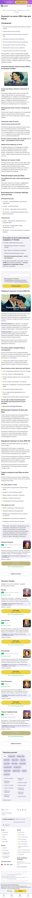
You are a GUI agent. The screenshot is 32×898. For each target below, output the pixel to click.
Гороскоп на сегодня (12, 10)
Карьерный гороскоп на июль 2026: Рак (14, 47)
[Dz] (25, 810)
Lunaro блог (21, 832)
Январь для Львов (8, 785)
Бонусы (4, 847)
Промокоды (6, 850)
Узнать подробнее (22, 866)
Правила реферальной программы (9, 877)
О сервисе (5, 832)
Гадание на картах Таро (23, 847)
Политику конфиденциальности (8, 875)
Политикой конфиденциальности (21, 281)
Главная (11, 896)
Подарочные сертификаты (6, 853)
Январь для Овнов (8, 778)
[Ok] (20, 810)
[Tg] (23, 810)
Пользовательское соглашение (14, 874)
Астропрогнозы (21, 10)
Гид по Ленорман (22, 844)
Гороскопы (21, 854)
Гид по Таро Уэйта (23, 837)
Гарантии (5, 834)
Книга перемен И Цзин (24, 852)
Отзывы (5, 839)
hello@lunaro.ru (20, 861)
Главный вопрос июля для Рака (11, 31)
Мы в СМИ (5, 841)
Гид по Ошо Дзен (22, 841)
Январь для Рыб (22, 796)
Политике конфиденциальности (20, 886)
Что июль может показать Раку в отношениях (15, 42)
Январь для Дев (22, 785)
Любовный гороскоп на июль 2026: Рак (13, 39)
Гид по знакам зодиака (24, 850)
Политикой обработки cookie (14, 888)
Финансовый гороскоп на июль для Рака (14, 44)
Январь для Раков (22, 782)
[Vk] (18, 810)
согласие (9, 278)
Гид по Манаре (22, 839)
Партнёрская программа (6, 857)
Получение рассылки (12, 878)
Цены (4, 837)
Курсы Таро (21, 834)
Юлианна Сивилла (16, 477)
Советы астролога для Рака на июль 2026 (14, 50)
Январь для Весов (8, 787)
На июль (27, 10)
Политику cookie (21, 877)
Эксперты (20, 896)
